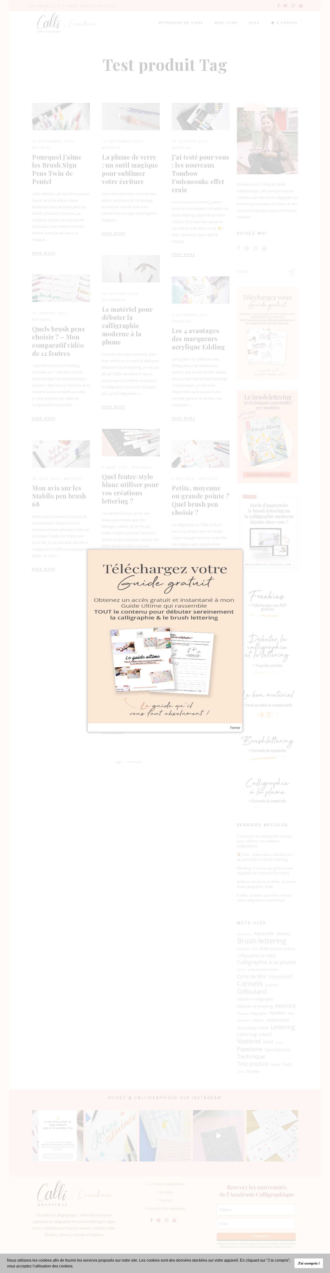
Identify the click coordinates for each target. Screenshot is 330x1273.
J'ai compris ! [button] (309, 1263)
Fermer (235, 728)
